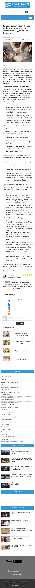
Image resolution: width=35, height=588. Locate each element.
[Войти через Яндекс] (9, 309)
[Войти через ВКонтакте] (9, 304)
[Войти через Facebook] (9, 306)
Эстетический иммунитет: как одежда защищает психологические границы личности (21, 459)
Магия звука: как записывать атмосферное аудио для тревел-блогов (20, 451)
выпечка (19, 288)
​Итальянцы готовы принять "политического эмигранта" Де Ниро (21, 529)
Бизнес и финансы (8, 400)
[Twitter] (31, 560)
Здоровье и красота (8, 404)
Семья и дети (6, 414)
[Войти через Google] (9, 311)
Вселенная (5, 434)
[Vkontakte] (28, 560)
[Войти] (8, 12)
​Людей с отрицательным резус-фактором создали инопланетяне (20, 521)
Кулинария (16, 37)
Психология (5, 424)
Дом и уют (5, 409)
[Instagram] (2, 566)
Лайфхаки (5, 385)
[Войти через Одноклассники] (9, 314)
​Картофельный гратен (21, 351)
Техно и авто (6, 395)
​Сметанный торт (21, 359)
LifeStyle (5, 380)
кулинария (21, 284)
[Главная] (17, 7)
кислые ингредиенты (15, 286)
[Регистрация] (10, 12)
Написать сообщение (18, 574)
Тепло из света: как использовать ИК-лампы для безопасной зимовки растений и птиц (21, 468)
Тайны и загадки (7, 429)
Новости (10, 37)
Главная (5, 37)
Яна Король (14, 276)
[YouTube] (31, 563)
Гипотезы (5, 439)
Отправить (20, 323)
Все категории (6, 376)
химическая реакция (11, 284)
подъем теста (15, 282)
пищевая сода (25, 282)
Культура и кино (7, 419)
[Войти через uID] (9, 301)
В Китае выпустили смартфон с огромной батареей (20, 537)
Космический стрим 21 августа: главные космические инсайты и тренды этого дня (22, 476)
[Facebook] (28, 563)
